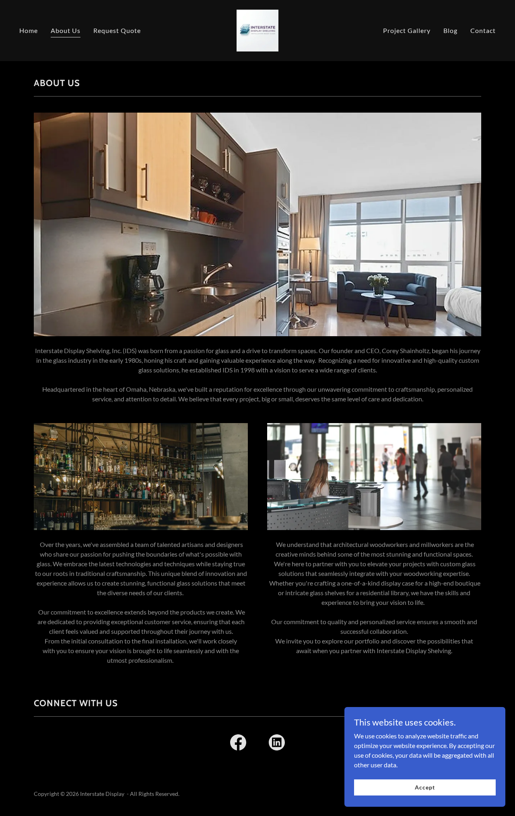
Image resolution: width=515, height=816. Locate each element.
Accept (425, 787)
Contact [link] (483, 30)
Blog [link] (450, 30)
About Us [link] (65, 30)
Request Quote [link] (117, 30)
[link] (257, 29)
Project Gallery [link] (407, 30)
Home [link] (28, 30)
